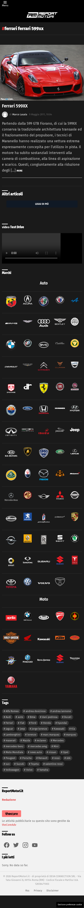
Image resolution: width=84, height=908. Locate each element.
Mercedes (58, 740)
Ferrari (9, 722)
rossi (57, 758)
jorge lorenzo (39, 728)
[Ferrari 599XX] (42, 72)
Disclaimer (52, 890)
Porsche (27, 758)
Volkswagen (12, 769)
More (19, 170)
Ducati (67, 717)
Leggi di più (42, 203)
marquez (71, 734)
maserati (11, 740)
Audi (8, 717)
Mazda (26, 740)
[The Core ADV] (11, 817)
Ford (33, 722)
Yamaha (43, 769)
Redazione (9, 800)
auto (20, 717)
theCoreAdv (9, 825)
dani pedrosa (49, 717)
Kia (73, 728)
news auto (36, 752)
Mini (56, 746)
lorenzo (31, 734)
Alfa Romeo (12, 711)
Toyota (35, 763)
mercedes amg (38, 746)
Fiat (22, 722)
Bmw (32, 717)
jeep (22, 728)
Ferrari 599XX (15, 106)
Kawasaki (59, 728)
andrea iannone (61, 711)
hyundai (62, 722)
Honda (47, 722)
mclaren (41, 740)
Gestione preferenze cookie (70, 905)
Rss (27, 890)
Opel (65, 752)
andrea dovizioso (36, 711)
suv (8, 763)
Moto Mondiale (14, 752)
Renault (42, 758)
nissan (52, 752)
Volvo (29, 769)
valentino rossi (54, 763)
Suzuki (20, 763)
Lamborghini (13, 734)
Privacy (38, 890)
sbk (68, 758)
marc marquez (51, 734)
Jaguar (9, 728)
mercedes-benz (14, 746)
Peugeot (10, 758)
